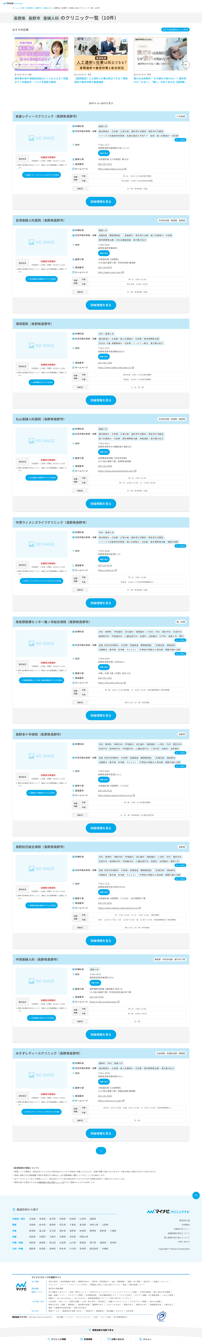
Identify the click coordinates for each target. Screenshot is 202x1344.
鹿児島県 (94, 1248)
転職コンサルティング (118, 1301)
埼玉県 (62, 1224)
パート (63, 1284)
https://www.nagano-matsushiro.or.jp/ (118, 907)
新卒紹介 (102, 1301)
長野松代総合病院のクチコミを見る (43, 905)
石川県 (52, 1230)
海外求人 (147, 1281)
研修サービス (54, 1311)
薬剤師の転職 (83, 1304)
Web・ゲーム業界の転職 (69, 1301)
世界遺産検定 (91, 1295)
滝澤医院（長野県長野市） (35, 323)
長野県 (73, 1230)
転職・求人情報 (134, 1281)
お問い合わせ (184, 1241)
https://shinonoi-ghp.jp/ (110, 682)
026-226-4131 (105, 790)
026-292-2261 (105, 677)
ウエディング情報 (75, 1295)
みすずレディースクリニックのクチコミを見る (43, 1111)
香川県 (93, 1242)
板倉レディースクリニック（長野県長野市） (47, 116)
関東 (14, 1224)
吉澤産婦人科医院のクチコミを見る (43, 279)
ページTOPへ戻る (196, 1195)
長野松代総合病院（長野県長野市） (41, 846)
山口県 (73, 1242)
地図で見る (104, 153)
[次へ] (186, 64)
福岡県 (32, 1248)
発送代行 (89, 1311)
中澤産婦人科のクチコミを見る (42, 1018)
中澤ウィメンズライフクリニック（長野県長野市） (52, 522)
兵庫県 (62, 1236)
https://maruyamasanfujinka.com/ (116, 470)
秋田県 (73, 1218)
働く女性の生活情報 (162, 1292)
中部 (14, 1230)
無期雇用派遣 (155, 1304)
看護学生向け (83, 1281)
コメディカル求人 (113, 1304)
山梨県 (105, 1224)
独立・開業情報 (118, 1281)
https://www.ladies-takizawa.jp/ (114, 367)
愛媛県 (103, 1242)
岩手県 (52, 1218)
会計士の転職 (155, 1301)
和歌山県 (84, 1236)
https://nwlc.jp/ (106, 570)
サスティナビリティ (83, 1317)
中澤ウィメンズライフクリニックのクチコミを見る (43, 581)
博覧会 (51, 1298)
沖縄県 (105, 1248)
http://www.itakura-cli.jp (111, 168)
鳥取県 (32, 1242)
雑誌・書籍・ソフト (57, 1295)
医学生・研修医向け (100, 1281)
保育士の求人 (141, 1304)
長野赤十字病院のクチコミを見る (43, 793)
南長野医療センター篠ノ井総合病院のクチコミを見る (42, 680)
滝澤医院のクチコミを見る (43, 382)
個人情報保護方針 (120, 1317)
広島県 (62, 1242)
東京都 (83, 1224)
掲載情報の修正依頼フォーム (50, 1182)
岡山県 (52, 1242)
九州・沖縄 (17, 1248)
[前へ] (15, 64)
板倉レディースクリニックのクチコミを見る (43, 175)
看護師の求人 (97, 1304)
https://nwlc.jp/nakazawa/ (103, 1001)
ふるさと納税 (167, 1295)
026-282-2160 (105, 362)
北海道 (15, 1218)
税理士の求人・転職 (57, 1304)
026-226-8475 (105, 267)
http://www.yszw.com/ (109, 272)
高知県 (113, 1242)
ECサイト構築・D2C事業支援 (147, 1295)
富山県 (42, 1230)
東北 (23, 1218)
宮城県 (62, 1218)
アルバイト (53, 1284)
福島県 (93, 1218)
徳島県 (83, 1242)
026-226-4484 (105, 466)
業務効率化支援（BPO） (73, 1311)
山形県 (83, 1218)
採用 (96, 1317)
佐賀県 (42, 1248)
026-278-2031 (105, 903)
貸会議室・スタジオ (114, 1311)
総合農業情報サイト (108, 1295)
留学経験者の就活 (68, 1281)
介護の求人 (168, 1304)
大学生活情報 (145, 1292)
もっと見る (175, 29)
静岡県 (93, 1230)
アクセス (69, 1317)
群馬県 (52, 1224)
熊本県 (62, 1248)
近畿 (14, 1236)
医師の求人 (128, 1304)
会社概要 (60, 1317)
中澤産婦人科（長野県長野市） (38, 959)
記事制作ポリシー (182, 1229)
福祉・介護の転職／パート (134, 1284)
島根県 (42, 1242)
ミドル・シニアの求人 (78, 1284)
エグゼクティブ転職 (138, 1301)
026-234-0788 (96, 996)
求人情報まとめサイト (58, 1292)
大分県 (73, 1248)
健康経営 (100, 1311)
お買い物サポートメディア (120, 1298)
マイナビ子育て (125, 1295)
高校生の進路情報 (56, 1288)
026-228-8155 (105, 565)
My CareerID (79, 1298)
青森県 (42, 1218)
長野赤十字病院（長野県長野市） (39, 734)
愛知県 (103, 1230)
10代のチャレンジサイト (99, 1292)
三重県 (113, 1230)
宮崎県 (83, 1248)
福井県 (62, 1230)
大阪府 (52, 1236)
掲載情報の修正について (179, 1233)
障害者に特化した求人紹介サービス (105, 1284)
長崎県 (52, 1248)
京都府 (42, 1236)
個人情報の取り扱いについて (177, 1237)
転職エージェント (161, 1281)
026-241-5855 (105, 1095)
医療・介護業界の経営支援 (60, 1307)
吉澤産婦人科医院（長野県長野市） (41, 220)
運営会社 (183, 1220)
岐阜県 (83, 1230)
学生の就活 (53, 1281)
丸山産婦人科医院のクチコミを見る (43, 477)
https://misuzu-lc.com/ (110, 1100)
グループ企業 (106, 1317)
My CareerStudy (64, 1298)
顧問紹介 (71, 1304)
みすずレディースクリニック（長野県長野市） (49, 1053)
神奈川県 (94, 1224)
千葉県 (73, 1224)
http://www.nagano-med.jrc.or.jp (115, 795)
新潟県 (32, 1230)
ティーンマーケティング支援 (125, 1292)
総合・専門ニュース (78, 1292)
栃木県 (42, 1224)
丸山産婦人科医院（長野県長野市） (41, 419)
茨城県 (32, 1224)
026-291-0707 (105, 164)
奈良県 (73, 1236)
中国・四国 (17, 1242)
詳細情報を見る (101, 201)
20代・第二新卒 (88, 1301)
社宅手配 (129, 1311)
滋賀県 (32, 1236)
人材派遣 (52, 1301)
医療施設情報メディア (97, 1298)
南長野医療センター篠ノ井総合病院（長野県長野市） (54, 621)
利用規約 (186, 1224)
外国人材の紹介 (79, 1307)
